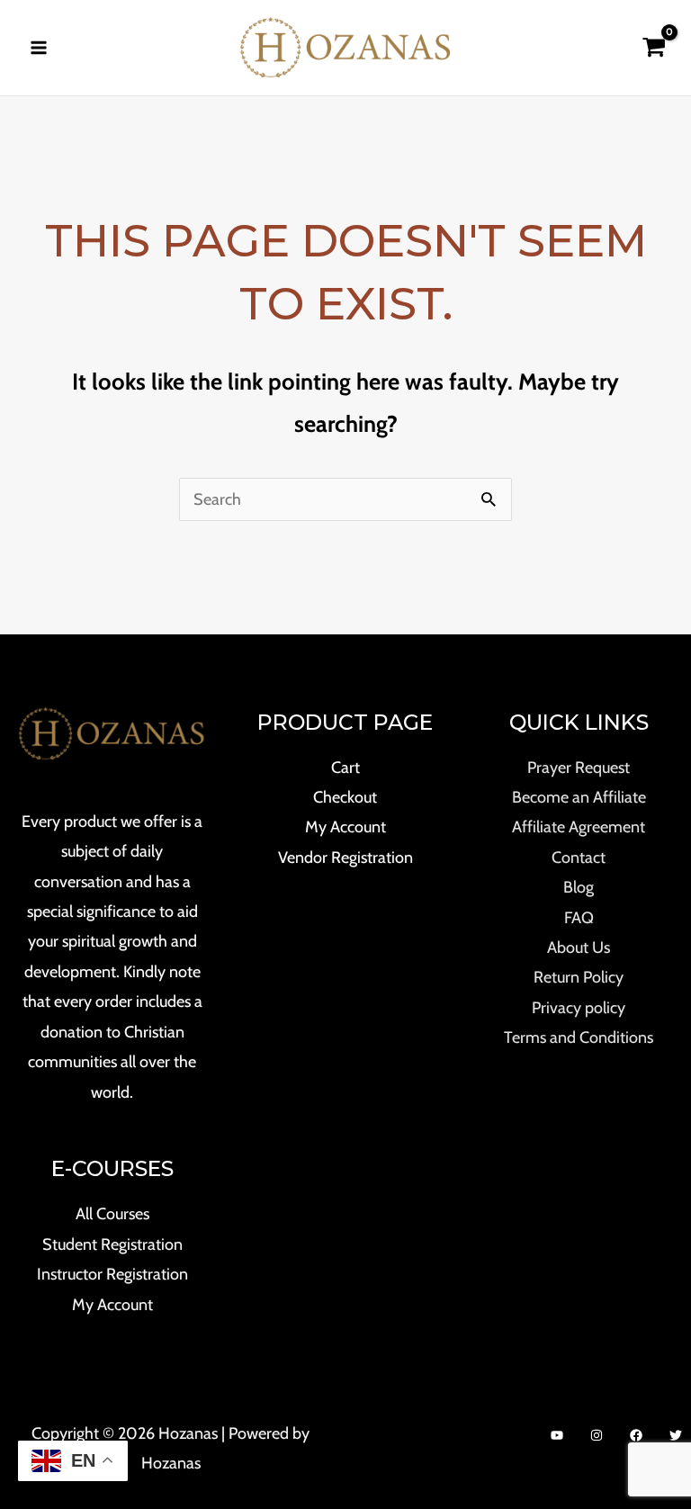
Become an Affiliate (579, 797)
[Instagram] (596, 1435)
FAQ (579, 918)
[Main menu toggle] (38, 47)
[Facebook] (636, 1435)
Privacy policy (578, 1008)
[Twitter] (675, 1435)
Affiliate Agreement (578, 827)
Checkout (345, 797)
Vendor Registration (345, 857)
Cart (345, 767)
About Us (578, 947)
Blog (578, 887)
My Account (112, 1305)
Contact (579, 857)
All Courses (112, 1214)
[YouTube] (557, 1435)
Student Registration (112, 1244)
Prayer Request (578, 767)
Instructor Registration (112, 1274)
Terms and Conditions (578, 1037)
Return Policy (579, 977)
